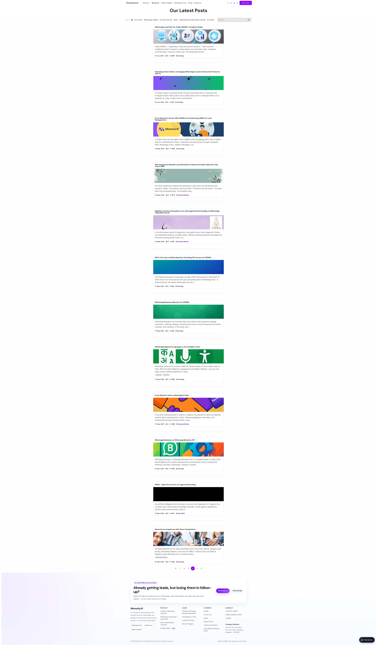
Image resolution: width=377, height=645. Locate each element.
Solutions (146, 3)
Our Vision (181, 513)
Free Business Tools (189, 617)
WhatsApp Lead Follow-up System (168, 618)
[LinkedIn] (234, 3)
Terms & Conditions (211, 625)
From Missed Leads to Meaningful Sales (172, 395)
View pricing (237, 591)
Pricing (206, 611)
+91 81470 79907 (231, 611)
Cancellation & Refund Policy (211, 630)
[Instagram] (237, 3)
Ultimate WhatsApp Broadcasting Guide (189, 612)
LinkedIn (228, 618)
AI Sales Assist (167, 628)
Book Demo (245, 3)
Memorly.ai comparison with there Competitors (175, 529)
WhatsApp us (223, 591)
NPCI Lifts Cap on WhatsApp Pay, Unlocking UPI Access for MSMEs (183, 257)
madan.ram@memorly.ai (233, 615)
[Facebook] (228, 3)
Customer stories (188, 620)
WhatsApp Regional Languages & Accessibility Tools (177, 347)
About (206, 618)
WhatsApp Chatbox (161, 557)
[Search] (248, 20)
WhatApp (166, 375)
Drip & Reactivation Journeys (167, 624)
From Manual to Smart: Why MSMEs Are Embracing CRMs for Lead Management (183, 119)
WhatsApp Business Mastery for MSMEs (172, 302)
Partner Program (187, 624)
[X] (231, 3)
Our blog (181, 56)
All (132, 20)
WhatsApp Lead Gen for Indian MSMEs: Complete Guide (179, 27)
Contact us (208, 615)
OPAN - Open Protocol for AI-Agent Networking (175, 484)
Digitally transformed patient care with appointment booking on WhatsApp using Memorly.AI (187, 212)
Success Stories (183, 195)
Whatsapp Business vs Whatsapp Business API (175, 440)
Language (158, 375)
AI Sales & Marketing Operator (167, 612)
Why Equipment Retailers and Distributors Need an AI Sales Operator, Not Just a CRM (186, 165)
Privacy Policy (208, 622)
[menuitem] (155, 3)
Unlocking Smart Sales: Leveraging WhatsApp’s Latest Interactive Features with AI (187, 72)
